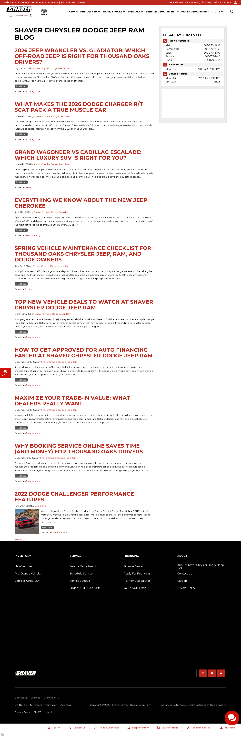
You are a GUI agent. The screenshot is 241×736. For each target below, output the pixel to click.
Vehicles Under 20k (27, 580)
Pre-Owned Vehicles (28, 573)
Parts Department (195, 11)
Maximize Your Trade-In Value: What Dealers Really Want (72, 401)
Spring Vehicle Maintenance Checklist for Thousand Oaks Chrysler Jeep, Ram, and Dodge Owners (83, 254)
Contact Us (184, 573)
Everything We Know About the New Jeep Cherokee (81, 203)
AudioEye (65, 704)
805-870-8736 (212, 49)
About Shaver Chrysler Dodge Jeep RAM (200, 566)
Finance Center (134, 566)
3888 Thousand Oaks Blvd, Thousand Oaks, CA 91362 (199, 2)
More (216, 12)
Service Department (161, 11)
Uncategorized (33, 91)
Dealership (40, 506)
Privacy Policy (186, 588)
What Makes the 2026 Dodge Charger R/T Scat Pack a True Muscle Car (79, 107)
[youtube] (221, 673)
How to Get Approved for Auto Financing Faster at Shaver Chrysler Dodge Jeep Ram (84, 353)
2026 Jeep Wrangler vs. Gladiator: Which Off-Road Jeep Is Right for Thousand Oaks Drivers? (82, 56)
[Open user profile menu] (236, 2)
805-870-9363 (212, 59)
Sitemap (35, 697)
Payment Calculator (137, 580)
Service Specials (80, 580)
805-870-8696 (212, 45)
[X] (203, 673)
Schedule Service (81, 573)
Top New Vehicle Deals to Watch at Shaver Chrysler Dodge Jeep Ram (84, 305)
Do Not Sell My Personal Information (36, 704)
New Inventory (32, 235)
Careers (182, 580)
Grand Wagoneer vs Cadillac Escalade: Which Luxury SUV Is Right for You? (78, 155)
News (28, 187)
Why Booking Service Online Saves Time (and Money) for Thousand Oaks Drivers (79, 449)
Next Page (20, 539)
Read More (21, 86)
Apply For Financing (137, 573)
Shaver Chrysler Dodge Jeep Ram (50, 68)
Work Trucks (112, 11)
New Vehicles (23, 566)
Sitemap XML (51, 697)
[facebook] (212, 673)
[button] (232, 11)
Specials (134, 11)
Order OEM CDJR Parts (85, 588)
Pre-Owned (88, 11)
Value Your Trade (135, 588)
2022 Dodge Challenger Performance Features (74, 497)
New (72, 11)
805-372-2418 (212, 56)
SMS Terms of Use (44, 712)
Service (29, 289)
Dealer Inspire (218, 704)
